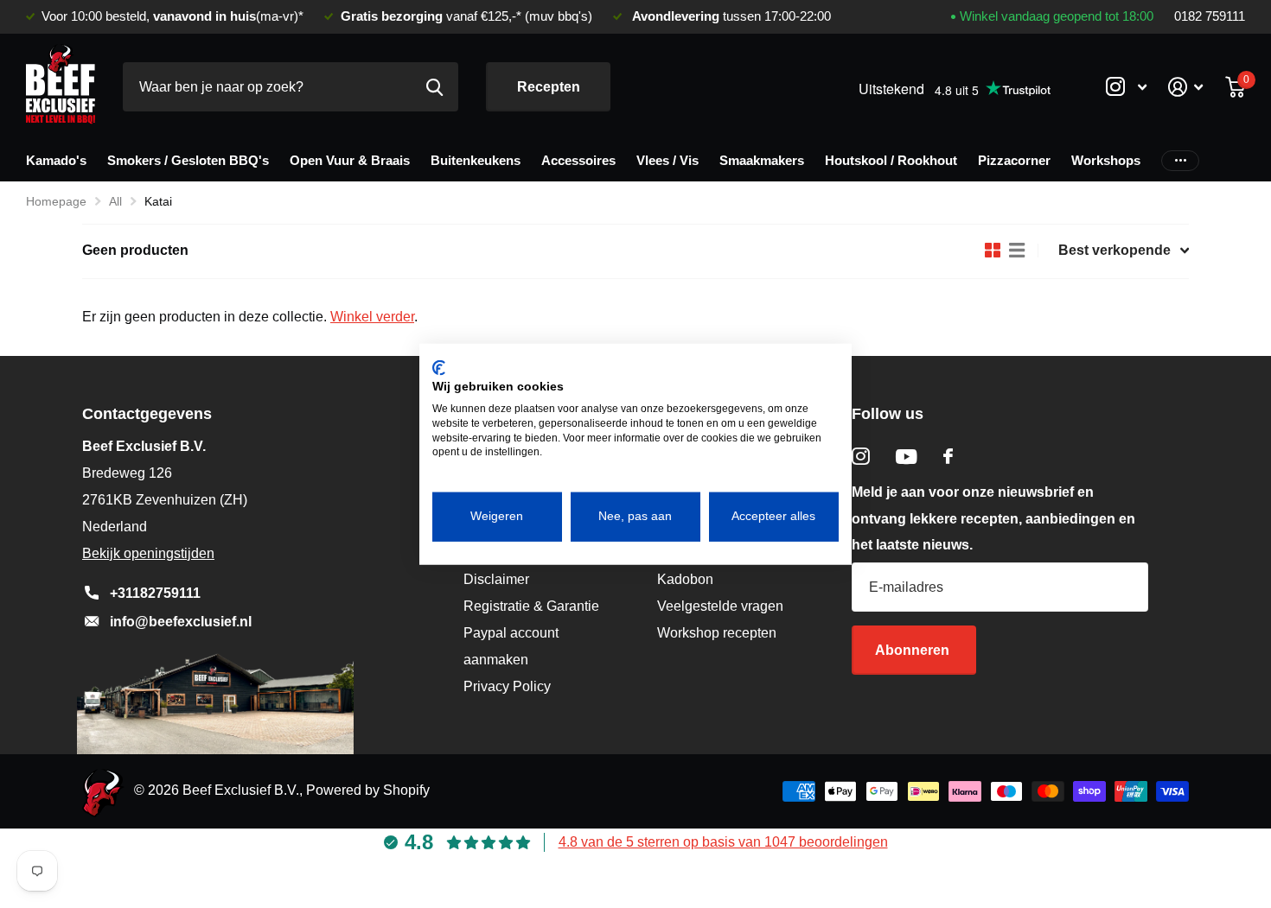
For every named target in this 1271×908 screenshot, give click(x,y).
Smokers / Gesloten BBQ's (188, 160)
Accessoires (578, 160)
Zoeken (434, 86)
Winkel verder (372, 316)
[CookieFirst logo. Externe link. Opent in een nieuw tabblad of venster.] (438, 367)
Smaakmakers (761, 160)
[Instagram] (861, 457)
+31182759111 (155, 593)
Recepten (548, 86)
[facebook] (948, 456)
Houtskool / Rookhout (891, 160)
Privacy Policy (507, 686)
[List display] (1017, 250)
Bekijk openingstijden (148, 553)
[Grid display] (992, 250)
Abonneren (914, 650)
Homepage (56, 201)
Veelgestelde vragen (720, 606)
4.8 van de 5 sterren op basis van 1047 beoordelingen (723, 842)
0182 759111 (1209, 16)
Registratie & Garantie (531, 606)
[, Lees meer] (1125, 86)
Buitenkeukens (476, 160)
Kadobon (685, 579)
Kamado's (56, 160)
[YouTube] (906, 456)
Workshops (1105, 160)
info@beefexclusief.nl (181, 621)
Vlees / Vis (667, 160)
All (115, 201)
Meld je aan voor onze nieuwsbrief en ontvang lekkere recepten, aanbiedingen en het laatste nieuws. (993, 519)
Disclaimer (496, 579)
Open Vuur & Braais (350, 160)
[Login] (1186, 86)
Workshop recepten (716, 632)
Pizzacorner (1014, 160)
